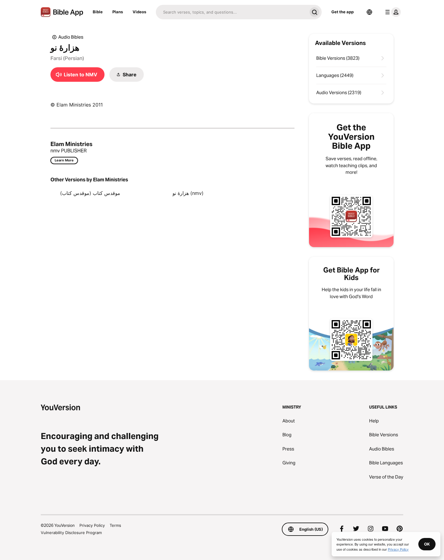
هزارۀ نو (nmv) (188, 193)
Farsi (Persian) (67, 58)
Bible (98, 11)
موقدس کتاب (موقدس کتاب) (90, 193)
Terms (115, 525)
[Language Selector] (369, 12)
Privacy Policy (92, 525)
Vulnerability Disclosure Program (71, 532)
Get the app (342, 11)
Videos (139, 11)
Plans (117, 11)
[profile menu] (391, 12)
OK (427, 544)
